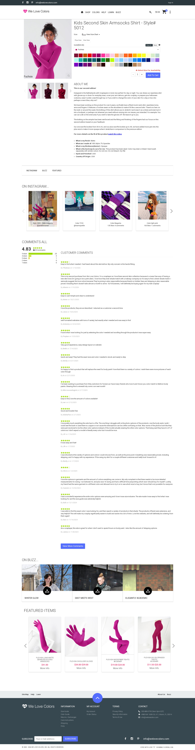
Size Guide (65, 711)
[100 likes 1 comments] (152, 211)
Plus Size (78, 40)
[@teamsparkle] (79, 211)
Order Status (91, 714)
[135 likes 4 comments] (115, 211)
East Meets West (84, 598)
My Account (91, 711)
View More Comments (73, 546)
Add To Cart (153, 75)
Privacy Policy (117, 711)
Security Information (119, 714)
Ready (155, 45)
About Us (161, 694)
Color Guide (65, 714)
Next (70, 90)
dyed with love (146, 747)
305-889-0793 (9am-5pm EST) (152, 711)
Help (32, 694)
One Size (86, 40)
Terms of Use (117, 717)
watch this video (115, 134)
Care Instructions (67, 720)
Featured (56, 171)
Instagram (32, 171)
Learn (38, 694)
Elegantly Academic (136, 598)
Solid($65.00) (79, 45)
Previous (24, 90)
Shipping (64, 723)
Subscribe (27, 739)
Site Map (25, 694)
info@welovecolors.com (46, 2)
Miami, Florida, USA (165, 747)
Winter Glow (31, 598)
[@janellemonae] (43, 211)
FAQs (63, 726)
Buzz (44, 171)
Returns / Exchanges (68, 717)
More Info (44, 668)
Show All (149, 45)
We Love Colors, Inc (39, 747)
